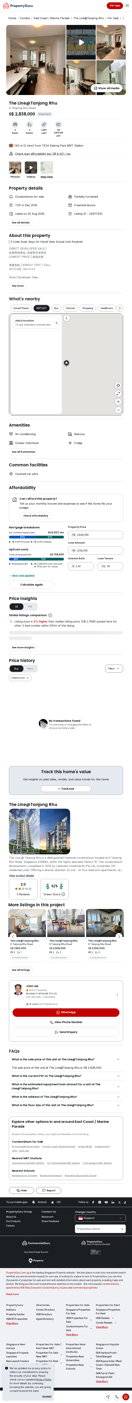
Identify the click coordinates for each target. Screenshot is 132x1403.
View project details (21, 875)
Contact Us (49, 1211)
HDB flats (25, 1287)
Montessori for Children (24, 1175)
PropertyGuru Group (19, 1211)
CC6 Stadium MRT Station (97, 1163)
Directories (43, 1305)
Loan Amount (76, 542)
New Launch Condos (17, 1361)
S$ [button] (16, 606)
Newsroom (47, 1216)
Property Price (77, 527)
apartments (12, 1287)
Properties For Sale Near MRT (47, 1354)
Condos (25, 18)
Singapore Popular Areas (107, 1346)
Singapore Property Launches (17, 1354)
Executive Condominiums (45, 1287)
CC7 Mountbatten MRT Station (63, 1163)
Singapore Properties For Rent (108, 1311)
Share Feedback (50, 1221)
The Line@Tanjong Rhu (88, 18)
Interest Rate (76, 558)
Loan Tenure (105, 558)
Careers (10, 1225)
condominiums (111, 1284)
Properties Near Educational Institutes (76, 1348)
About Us (11, 1216)
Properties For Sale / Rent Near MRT (49, 1346)
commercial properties (85, 1287)
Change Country (85, 1212)
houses (64, 1287)
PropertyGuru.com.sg (17, 1272)
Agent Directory (45, 1319)
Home (12, 18)
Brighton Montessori (51, 1175)
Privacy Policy (43, 1379)
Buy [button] (16, 668)
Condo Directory (45, 1309)
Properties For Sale (78, 1305)
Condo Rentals (104, 1322)
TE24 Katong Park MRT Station (28, 1163)
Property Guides (15, 1314)
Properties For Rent (108, 1305)
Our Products (13, 1221)
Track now (67, 788)
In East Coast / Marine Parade (58, 1146)
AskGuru (11, 1309)
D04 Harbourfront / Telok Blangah (106, 1354)
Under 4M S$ (85, 1146)
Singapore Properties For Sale (78, 1311)
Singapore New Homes (15, 1346)
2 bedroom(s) (102, 1146)
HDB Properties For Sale (77, 1320)
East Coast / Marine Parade (51, 18)
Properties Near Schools (75, 1367)
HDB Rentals (103, 1318)
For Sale (113, 18)
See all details (21, 222)
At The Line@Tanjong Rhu (26, 1146)
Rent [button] (30, 668)
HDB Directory (44, 1314)
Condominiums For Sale (77, 1328)
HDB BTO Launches (17, 1319)
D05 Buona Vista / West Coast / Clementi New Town (109, 1365)
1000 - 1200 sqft (20, 1150)
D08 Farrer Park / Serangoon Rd (105, 1375)
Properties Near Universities (75, 1358)
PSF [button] (30, 606)
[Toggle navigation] (127, 5)
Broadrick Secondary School (80, 1175)
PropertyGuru (14, 1305)
